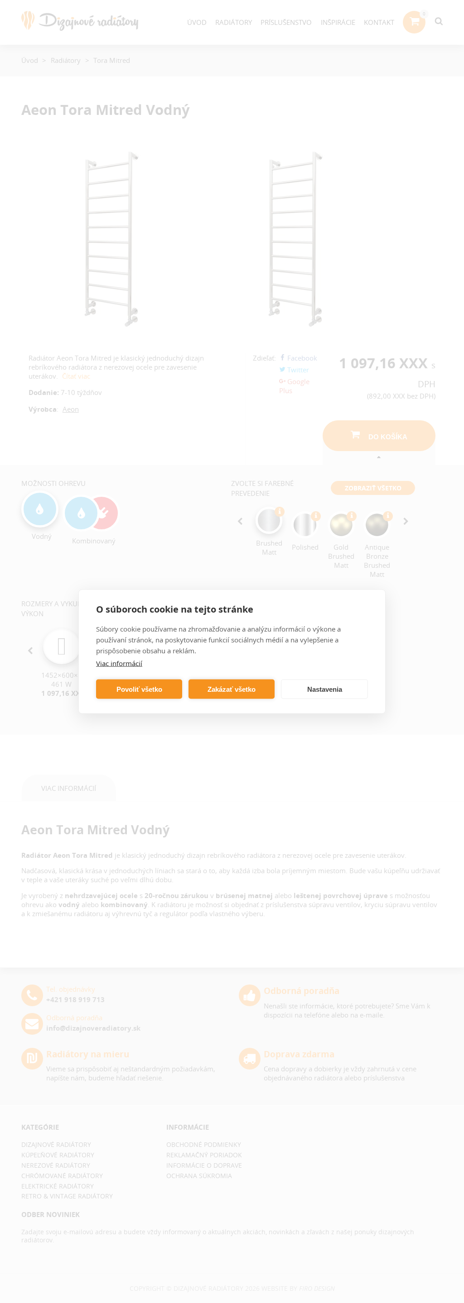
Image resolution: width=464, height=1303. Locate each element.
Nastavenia (324, 689)
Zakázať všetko (232, 689)
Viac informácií (119, 663)
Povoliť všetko (139, 689)
